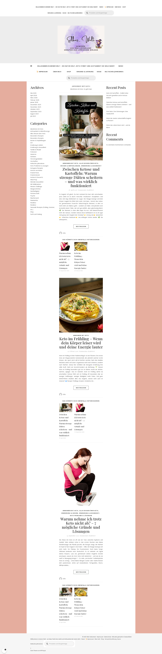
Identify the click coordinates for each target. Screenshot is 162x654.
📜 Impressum (109, 7)
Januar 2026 (34, 102)
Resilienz (33, 203)
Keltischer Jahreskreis (75, 13)
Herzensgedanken (36, 159)
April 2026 (33, 95)
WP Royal (43, 650)
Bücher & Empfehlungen (38, 140)
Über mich (118, 7)
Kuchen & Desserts (36, 177)
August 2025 (34, 114)
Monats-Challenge (36, 186)
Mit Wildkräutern (35, 184)
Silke (64, 233)
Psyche (32, 196)
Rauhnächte (34, 200)
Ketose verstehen (36, 170)
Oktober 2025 (35, 109)
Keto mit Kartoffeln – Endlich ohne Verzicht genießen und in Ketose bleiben (117, 95)
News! (101, 7)
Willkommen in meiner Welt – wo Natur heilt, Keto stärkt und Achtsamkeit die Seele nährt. (67, 7)
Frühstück (33, 152)
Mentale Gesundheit (36, 182)
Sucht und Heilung (36, 214)
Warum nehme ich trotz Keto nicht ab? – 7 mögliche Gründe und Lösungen (81, 525)
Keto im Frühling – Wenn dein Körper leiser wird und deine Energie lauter (81, 342)
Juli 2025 (33, 116)
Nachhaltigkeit (34, 191)
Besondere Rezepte (37, 136)
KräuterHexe (34, 173)
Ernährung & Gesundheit (38, 147)
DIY (31, 143)
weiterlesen (81, 226)
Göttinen (33, 156)
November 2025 (35, 107)
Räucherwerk (34, 198)
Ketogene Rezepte (36, 168)
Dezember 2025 (35, 104)
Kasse (64, 13)
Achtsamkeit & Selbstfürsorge (40, 131)
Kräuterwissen (35, 175)
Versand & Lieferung (54, 13)
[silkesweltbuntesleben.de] (81, 40)
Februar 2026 (34, 100)
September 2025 (35, 111)
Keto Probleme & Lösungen (39, 166)
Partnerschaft (34, 193)
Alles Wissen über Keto (37, 133)
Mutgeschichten (35, 189)
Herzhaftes (34, 161)
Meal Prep (33, 180)
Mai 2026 (33, 93)
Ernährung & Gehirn (36, 145)
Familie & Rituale (35, 150)
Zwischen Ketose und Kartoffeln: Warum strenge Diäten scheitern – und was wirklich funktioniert (81, 177)
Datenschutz (107, 637)
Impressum (100, 637)
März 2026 (33, 98)
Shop (124, 7)
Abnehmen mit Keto (36, 129)
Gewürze (33, 154)
